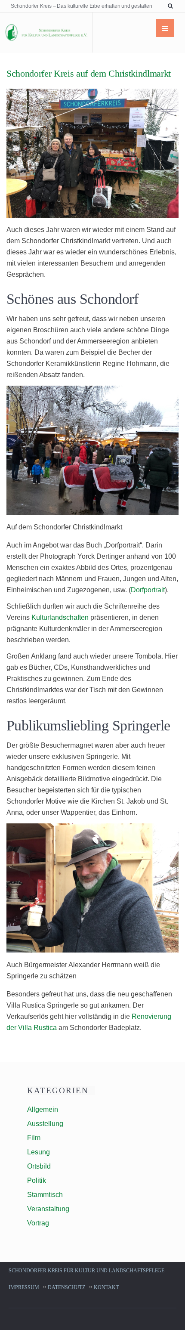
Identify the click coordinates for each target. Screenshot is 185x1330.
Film (33, 1137)
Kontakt (106, 1287)
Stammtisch (45, 1194)
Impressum (24, 1287)
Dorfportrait (148, 590)
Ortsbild (39, 1166)
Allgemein (42, 1109)
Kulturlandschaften (60, 617)
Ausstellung (45, 1123)
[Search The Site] (172, 6)
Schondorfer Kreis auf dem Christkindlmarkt (88, 73)
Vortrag (38, 1223)
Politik (36, 1180)
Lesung (38, 1152)
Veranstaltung (48, 1208)
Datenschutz (66, 1287)
